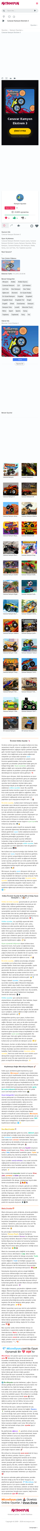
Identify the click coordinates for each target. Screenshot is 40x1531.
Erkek (12, 303)
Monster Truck (27, 307)
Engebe (20, 296)
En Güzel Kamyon (8, 296)
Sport (11, 311)
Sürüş (25, 311)
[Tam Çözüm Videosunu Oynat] (11, 265)
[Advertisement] (20, 54)
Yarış (23, 314)
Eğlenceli (5, 292)
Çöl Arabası (27, 285)
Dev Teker (26, 289)
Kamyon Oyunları (20, 203)
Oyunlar (33, 25)
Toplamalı (14, 314)
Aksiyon (5, 282)
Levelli (17, 307)
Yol (29, 314)
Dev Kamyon (15, 289)
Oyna (20, 359)
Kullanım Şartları (13, 1514)
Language (33, 1527)
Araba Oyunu (22, 282)
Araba (13, 282)
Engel (29, 300)
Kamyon (30, 303)
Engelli (4, 303)
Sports (18, 311)
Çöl (18, 285)
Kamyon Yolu (7, 307)
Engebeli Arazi (7, 300)
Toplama (5, 314)
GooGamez (21, 303)
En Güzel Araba (25, 292)
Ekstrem (14, 292)
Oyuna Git (19, 363)
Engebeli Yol (19, 300)
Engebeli (29, 296)
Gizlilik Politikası (26, 1514)
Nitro (4, 311)
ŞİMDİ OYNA (20, 131)
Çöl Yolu (5, 289)
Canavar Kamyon (8, 285)
